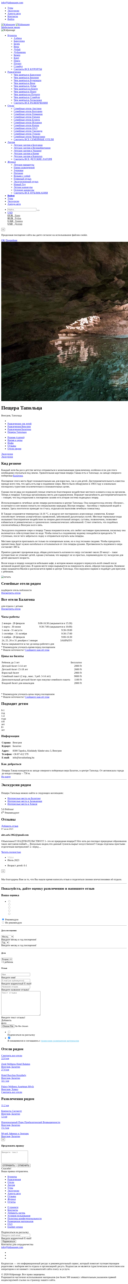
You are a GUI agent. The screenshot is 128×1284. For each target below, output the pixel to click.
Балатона (18, 475)
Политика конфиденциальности (24, 1218)
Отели (10, 105)
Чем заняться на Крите (26, 88)
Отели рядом (14, 448)
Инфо (10, 443)
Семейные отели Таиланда (28, 131)
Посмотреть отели (11, 593)
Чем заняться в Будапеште (27, 80)
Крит (16, 58)
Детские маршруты (24, 164)
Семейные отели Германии (28, 114)
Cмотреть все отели (11, 1055)
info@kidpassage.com (12, 2)
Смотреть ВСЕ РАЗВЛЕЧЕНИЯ (31, 103)
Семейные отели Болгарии (28, 111)
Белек (17, 43)
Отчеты (11, 1202)
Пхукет (17, 63)
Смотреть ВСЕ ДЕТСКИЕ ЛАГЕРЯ (33, 159)
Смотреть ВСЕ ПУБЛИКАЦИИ (31, 192)
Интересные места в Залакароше (24, 801)
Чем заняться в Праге (25, 91)
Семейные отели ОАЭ (25, 128)
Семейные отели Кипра (26, 125)
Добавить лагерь (16, 1213)
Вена (16, 46)
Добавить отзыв (9, 826)
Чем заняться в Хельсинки (28, 100)
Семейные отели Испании (28, 122)
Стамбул (18, 66)
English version (15, 1227)
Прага (17, 60)
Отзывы (11, 446)
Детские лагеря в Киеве (26, 153)
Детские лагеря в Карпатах (28, 156)
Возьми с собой (22, 176)
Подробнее (11, 240)
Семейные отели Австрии (28, 108)
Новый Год (20, 184)
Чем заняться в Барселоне (27, 74)
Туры (10, 8)
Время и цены (14, 440)
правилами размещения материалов (60, 1040)
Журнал (11, 162)
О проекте (12, 1207)
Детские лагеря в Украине (28, 150)
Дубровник (20, 52)
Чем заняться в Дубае (25, 86)
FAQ (9, 1224)
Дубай (17, 49)
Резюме (16, 437)
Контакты (12, 16)
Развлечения (14, 72)
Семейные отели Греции (27, 117)
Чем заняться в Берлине (26, 77)
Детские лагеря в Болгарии (28, 145)
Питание (18, 173)
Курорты (12, 35)
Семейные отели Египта (27, 119)
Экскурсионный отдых (26, 181)
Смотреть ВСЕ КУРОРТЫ (28, 69)
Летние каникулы (23, 187)
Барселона (19, 41)
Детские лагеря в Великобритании (32, 148)
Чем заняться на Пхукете (27, 94)
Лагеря (11, 142)
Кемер (17, 55)
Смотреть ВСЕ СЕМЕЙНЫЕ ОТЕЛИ (34, 139)
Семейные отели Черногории (29, 136)
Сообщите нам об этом (37, 650)
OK (3, 240)
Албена (18, 38)
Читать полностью (11, 852)
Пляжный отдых (22, 178)
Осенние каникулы (24, 190)
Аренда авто (14, 13)
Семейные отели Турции (27, 133)
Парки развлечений (24, 167)
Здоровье (18, 170)
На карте (6, 776)
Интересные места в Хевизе (22, 804)
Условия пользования (18, 1215)
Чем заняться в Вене (24, 83)
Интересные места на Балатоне (24, 798)
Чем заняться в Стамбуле (27, 97)
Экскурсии (13, 10)
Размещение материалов (20, 1221)
